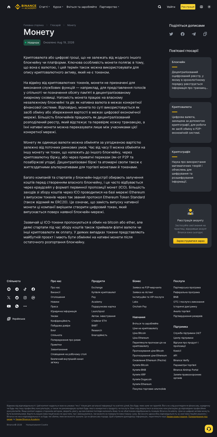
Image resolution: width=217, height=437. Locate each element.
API (175, 355)
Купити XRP (139, 374)
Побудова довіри (60, 325)
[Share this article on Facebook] (183, 34)
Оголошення (58, 296)
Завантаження (59, 349)
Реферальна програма (186, 292)
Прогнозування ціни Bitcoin (148, 350)
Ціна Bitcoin (139, 333)
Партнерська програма (187, 287)
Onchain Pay (140, 306)
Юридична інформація (64, 311)
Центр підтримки (183, 337)
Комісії (177, 350)
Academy (97, 301)
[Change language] (201, 7)
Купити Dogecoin (142, 379)
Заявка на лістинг (143, 292)
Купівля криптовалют (104, 292)
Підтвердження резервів (187, 316)
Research (97, 330)
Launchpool (98, 311)
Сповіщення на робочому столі (68, 354)
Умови (54, 316)
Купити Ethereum (142, 384)
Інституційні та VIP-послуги (148, 296)
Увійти (171, 7)
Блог (53, 330)
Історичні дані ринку (185, 306)
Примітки (56, 344)
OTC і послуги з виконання (188, 301)
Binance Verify (181, 360)
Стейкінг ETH (99, 320)
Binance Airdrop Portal (185, 369)
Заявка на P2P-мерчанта (147, 287)
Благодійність (99, 335)
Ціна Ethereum (141, 337)
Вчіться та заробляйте (145, 323)
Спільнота (56, 335)
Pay (94, 296)
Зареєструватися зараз (190, 240)
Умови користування (177, 416)
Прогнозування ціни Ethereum (150, 355)
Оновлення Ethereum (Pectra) (149, 360)
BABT (95, 325)
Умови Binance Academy (28, 419)
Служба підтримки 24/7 (187, 333)
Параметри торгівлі (184, 365)
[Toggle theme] (209, 6)
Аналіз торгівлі (181, 311)
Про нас (55, 287)
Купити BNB (139, 369)
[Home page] (25, 7)
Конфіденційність (60, 320)
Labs (135, 301)
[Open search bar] (158, 7)
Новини (55, 301)
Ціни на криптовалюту (145, 328)
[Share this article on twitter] (171, 34)
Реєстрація (187, 6)
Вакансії (55, 292)
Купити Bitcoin (141, 365)
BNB (175, 296)
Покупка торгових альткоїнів (149, 388)
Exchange (97, 287)
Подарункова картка (104, 306)
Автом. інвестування (103, 316)
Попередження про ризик (66, 339)
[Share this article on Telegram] (194, 34)
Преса (54, 306)
